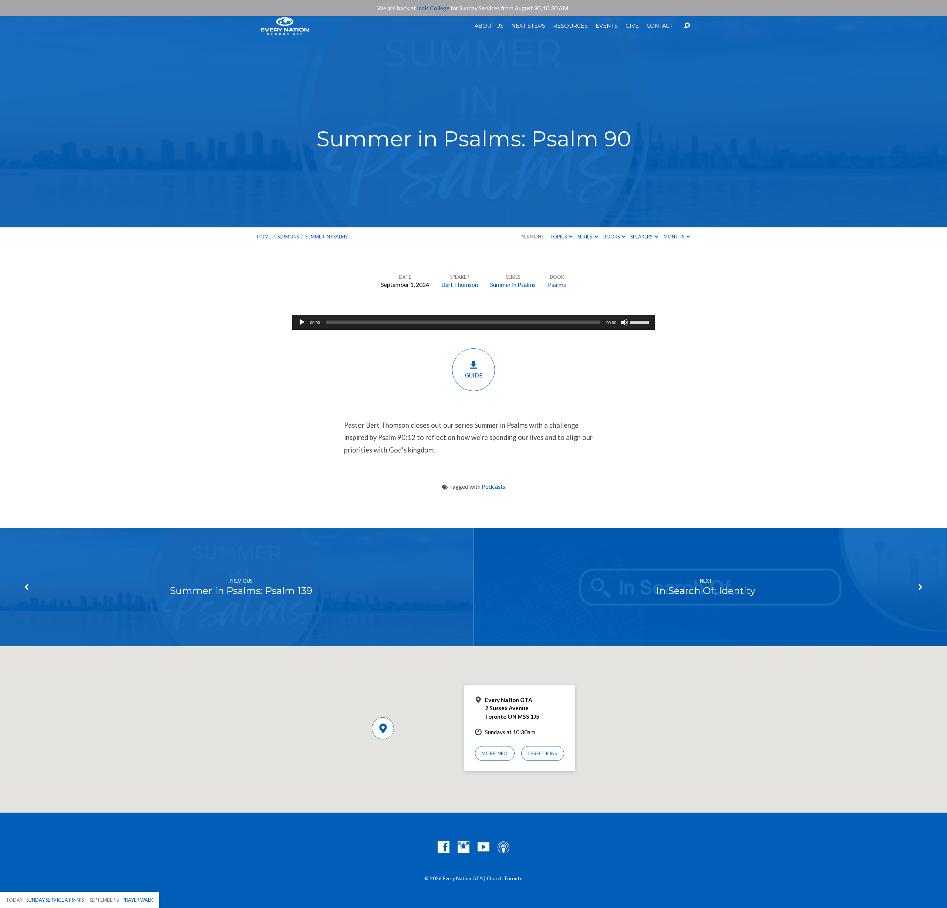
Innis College (433, 7)
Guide (473, 375)
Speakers (642, 237)
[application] (473, 322)
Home (264, 237)
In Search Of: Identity (705, 590)
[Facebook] (443, 847)
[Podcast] (503, 847)
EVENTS (607, 25)
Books (611, 237)
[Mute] (624, 322)
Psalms (557, 284)
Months (674, 237)
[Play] (302, 322)
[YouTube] (483, 847)
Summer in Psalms (513, 284)
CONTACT (660, 25)
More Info (495, 753)
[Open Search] (687, 26)
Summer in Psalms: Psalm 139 (241, 590)
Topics (558, 237)
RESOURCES (570, 25)
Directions (542, 753)
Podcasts (493, 486)
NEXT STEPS (528, 25)
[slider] (640, 321)
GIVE (632, 25)
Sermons (288, 237)
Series (585, 237)
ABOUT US (489, 25)
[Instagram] (463, 847)
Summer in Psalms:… (328, 237)
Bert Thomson (459, 284)
